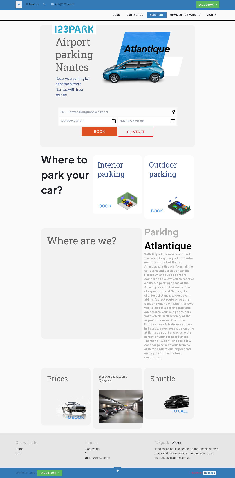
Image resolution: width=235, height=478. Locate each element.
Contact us (92, 449)
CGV (18, 453)
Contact (135, 132)
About (176, 443)
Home (19, 449)
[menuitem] (116, 15)
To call (179, 410)
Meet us (34, 4)
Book (99, 131)
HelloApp (209, 473)
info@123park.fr (64, 4)
